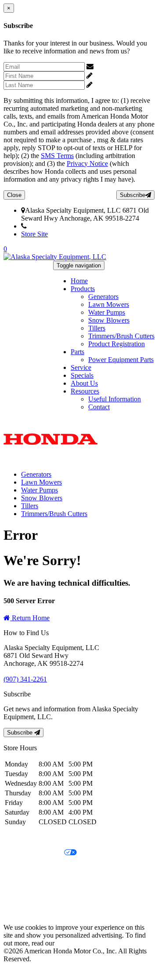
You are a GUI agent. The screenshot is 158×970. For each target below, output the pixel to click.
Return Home (30, 618)
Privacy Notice (87, 163)
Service (81, 367)
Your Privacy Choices (34, 853)
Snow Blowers (108, 320)
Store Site (34, 234)
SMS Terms (57, 155)
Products (83, 288)
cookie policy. (75, 943)
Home (79, 281)
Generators (103, 296)
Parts (77, 351)
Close (14, 195)
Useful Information (114, 399)
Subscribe (132, 195)
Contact (99, 407)
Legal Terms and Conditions (43, 868)
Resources (85, 391)
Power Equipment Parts (121, 359)
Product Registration (116, 344)
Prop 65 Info (21, 897)
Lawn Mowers (108, 304)
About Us (84, 383)
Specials (82, 375)
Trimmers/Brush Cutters (121, 336)
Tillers (96, 328)
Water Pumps (106, 312)
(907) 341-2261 (48, 226)
